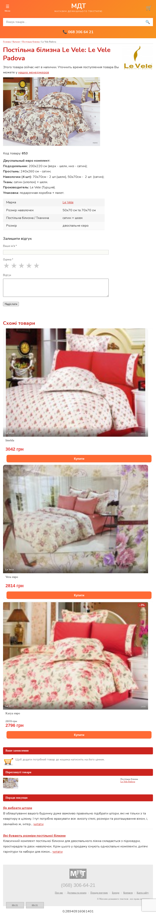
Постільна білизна (31, 41)
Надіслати (11, 304)
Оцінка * (8, 259)
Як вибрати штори (17, 808)
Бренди (115, 892)
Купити (79, 458)
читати (38, 824)
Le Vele (68, 202)
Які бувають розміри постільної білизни (34, 835)
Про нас (59, 892)
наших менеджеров (33, 72)
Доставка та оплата (76, 892)
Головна (7, 41)
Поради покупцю (99, 892)
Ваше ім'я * (10, 246)
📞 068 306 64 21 (78, 32)
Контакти (128, 892)
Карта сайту (143, 892)
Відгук (7, 275)
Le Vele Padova (127, 781)
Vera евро (11, 577)
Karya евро (12, 713)
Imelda (9, 440)
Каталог (16, 41)
